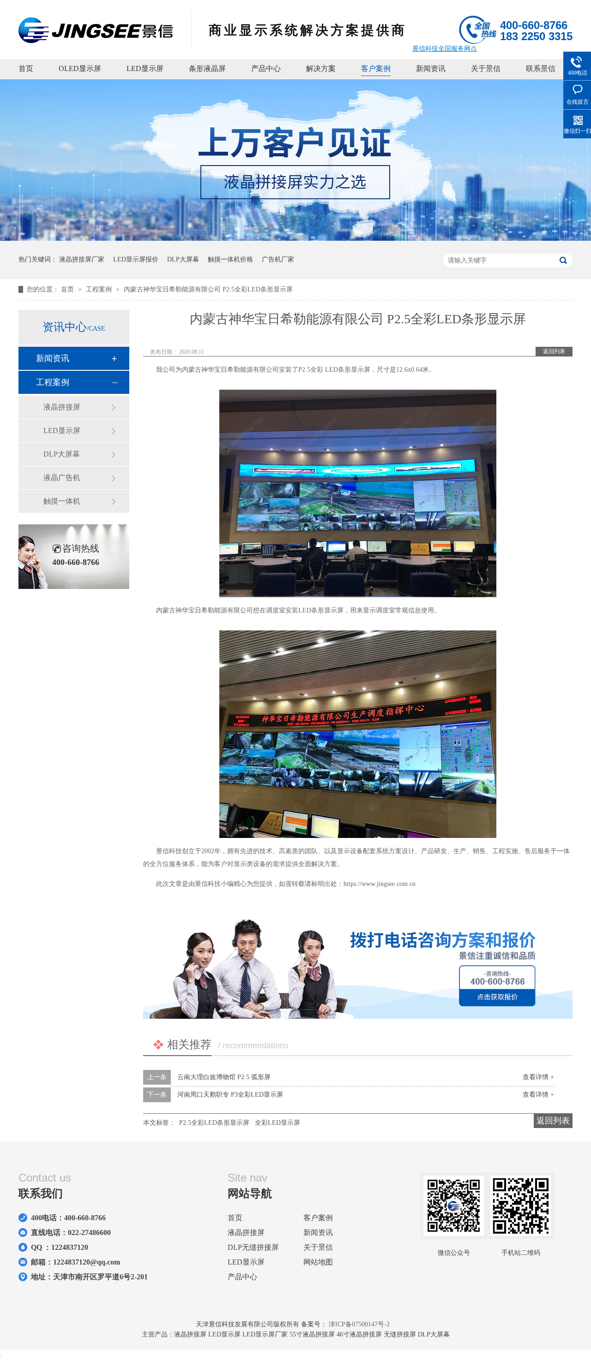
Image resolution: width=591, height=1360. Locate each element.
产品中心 (266, 68)
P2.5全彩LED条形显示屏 (214, 1122)
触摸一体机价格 (230, 259)
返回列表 (554, 351)
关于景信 (486, 68)
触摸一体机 (61, 501)
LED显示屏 (145, 68)
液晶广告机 (61, 477)
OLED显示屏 (80, 68)
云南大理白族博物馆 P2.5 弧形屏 (224, 1077)
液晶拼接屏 (61, 407)
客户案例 (376, 68)
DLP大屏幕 (183, 259)
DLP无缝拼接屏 (253, 1247)
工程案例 (100, 289)
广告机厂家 (278, 259)
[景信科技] (95, 40)
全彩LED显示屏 (277, 1122)
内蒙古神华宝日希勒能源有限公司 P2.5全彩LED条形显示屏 (208, 289)
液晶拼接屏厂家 (81, 259)
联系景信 (540, 68)
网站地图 (318, 1262)
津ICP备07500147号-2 (359, 1324)
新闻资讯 (431, 68)
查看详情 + (538, 1077)
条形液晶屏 (207, 68)
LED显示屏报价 (135, 259)
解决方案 (321, 68)
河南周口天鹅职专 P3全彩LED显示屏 (230, 1094)
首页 (25, 68)
